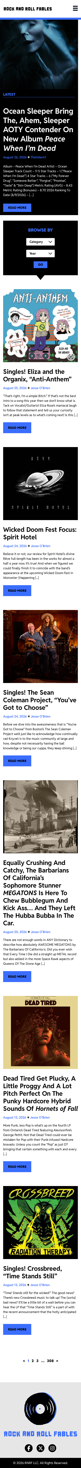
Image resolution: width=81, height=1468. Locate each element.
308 (50, 1360)
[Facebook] (29, 1448)
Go (40, 265)
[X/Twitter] (40, 1448)
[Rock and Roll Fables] (27, 8)
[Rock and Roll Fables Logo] (40, 1415)
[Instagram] (52, 1448)
